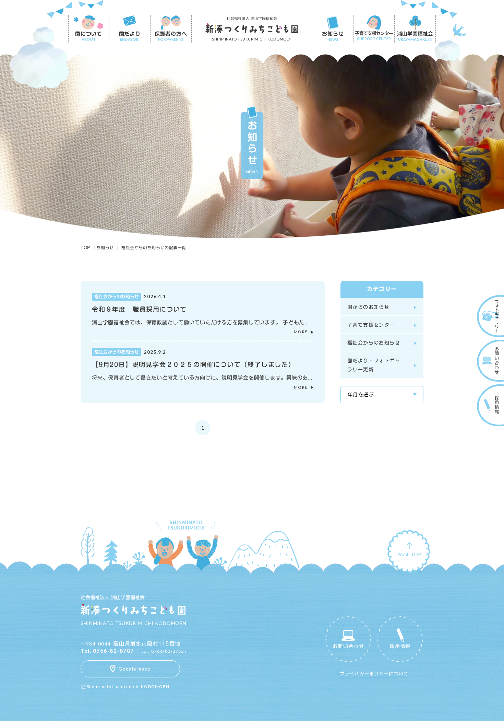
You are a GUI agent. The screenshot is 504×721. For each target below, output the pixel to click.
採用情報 (400, 646)
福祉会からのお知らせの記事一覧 (153, 247)
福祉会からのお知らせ (373, 342)
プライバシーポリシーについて (374, 674)
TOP (86, 247)
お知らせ (104, 247)
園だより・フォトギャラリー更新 (373, 365)
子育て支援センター (371, 325)
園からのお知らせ (368, 307)
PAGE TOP (409, 556)
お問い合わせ (348, 646)
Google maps (134, 669)
